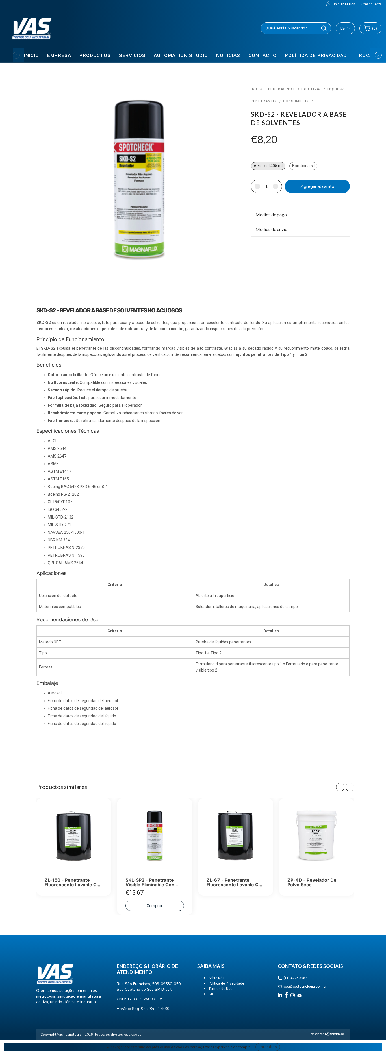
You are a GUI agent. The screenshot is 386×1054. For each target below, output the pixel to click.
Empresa (59, 55)
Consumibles (296, 101)
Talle (257, 156)
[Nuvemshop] (328, 1035)
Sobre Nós (216, 978)
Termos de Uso (220, 989)
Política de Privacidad (316, 55)
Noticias (228, 55)
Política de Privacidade (226, 983)
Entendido (268, 1047)
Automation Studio (181, 55)
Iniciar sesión (344, 4)
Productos (95, 55)
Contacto (262, 55)
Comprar (154, 905)
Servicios (132, 55)
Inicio (31, 55)
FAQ (212, 994)
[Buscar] (323, 28)
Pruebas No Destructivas (295, 89)
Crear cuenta (371, 4)
